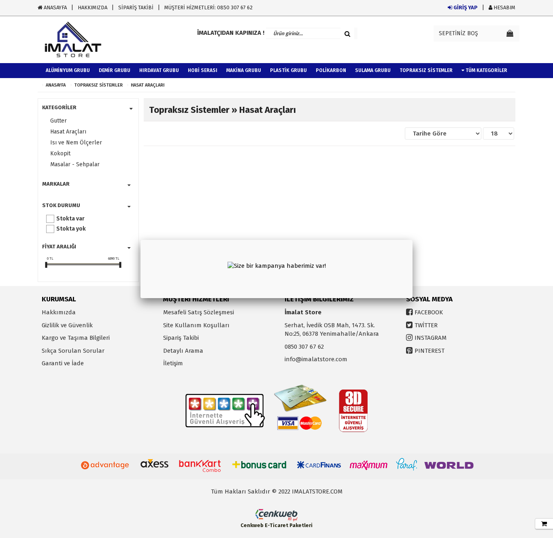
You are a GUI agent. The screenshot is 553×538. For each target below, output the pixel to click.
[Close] (412, 240)
